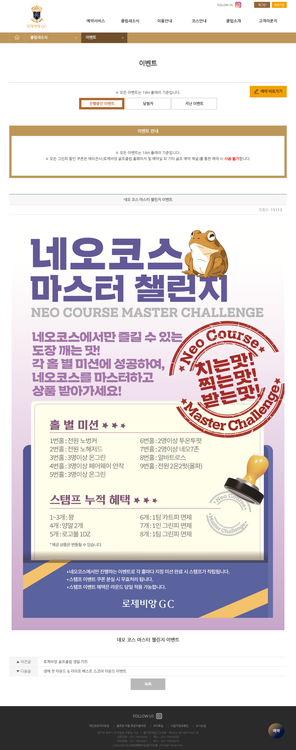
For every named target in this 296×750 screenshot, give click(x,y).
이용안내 (164, 20)
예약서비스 (95, 20)
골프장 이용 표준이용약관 (131, 725)
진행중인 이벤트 (101, 103)
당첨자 (148, 103)
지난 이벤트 (194, 103)
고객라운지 (268, 20)
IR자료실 (158, 725)
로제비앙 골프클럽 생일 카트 (65, 662)
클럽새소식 (130, 20)
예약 (276, 731)
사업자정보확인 (179, 725)
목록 (148, 684)
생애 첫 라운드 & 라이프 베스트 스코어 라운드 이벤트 (84, 671)
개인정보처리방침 (99, 725)
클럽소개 (233, 20)
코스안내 (199, 20)
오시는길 (201, 725)
